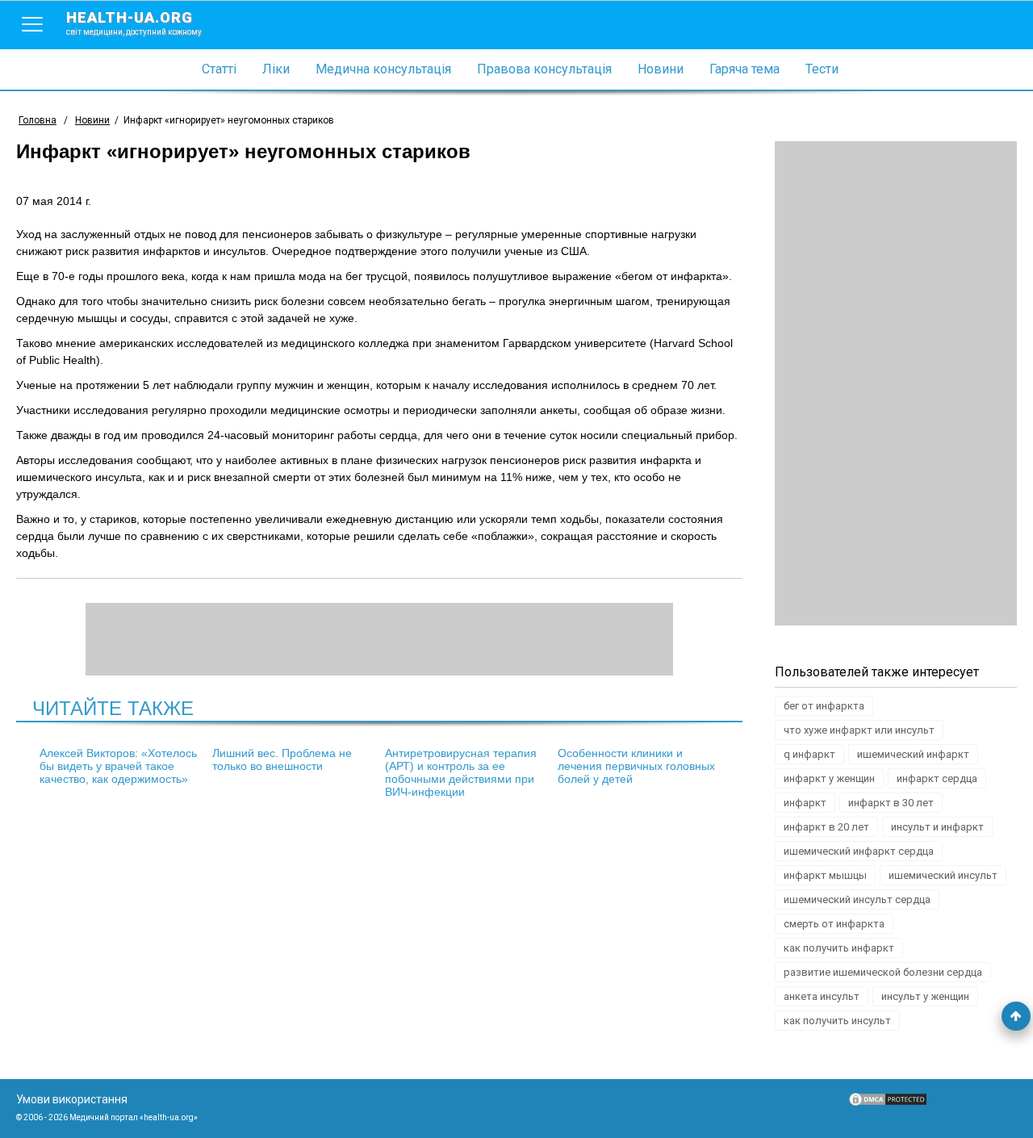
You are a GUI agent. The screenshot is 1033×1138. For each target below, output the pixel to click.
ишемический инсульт (943, 875)
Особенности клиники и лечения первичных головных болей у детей (636, 766)
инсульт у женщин (925, 996)
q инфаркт (809, 754)
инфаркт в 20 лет (826, 827)
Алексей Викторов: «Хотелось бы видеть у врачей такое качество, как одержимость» (118, 766)
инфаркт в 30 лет (891, 803)
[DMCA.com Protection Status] (887, 1103)
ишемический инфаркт (913, 754)
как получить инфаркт (839, 948)
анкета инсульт (821, 996)
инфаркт (805, 803)
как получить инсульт (837, 1021)
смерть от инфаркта (834, 924)
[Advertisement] (896, 383)
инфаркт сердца (937, 778)
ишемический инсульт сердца (857, 899)
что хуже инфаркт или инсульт (859, 730)
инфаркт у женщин (829, 778)
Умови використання (72, 1099)
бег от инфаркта (824, 706)
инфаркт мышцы (825, 875)
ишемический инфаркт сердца (859, 851)
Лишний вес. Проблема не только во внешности (282, 759)
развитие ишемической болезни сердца (883, 972)
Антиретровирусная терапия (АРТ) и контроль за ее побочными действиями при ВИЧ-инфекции (461, 772)
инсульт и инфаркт (937, 827)
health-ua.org (134, 22)
